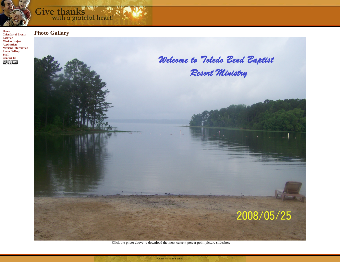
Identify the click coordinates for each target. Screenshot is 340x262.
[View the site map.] (10, 63)
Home (6, 31)
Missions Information (15, 47)
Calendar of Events (14, 34)
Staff (6, 54)
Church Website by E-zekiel (170, 259)
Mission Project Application (12, 43)
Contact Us (9, 57)
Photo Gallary (11, 51)
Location (8, 37)
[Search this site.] (5, 63)
